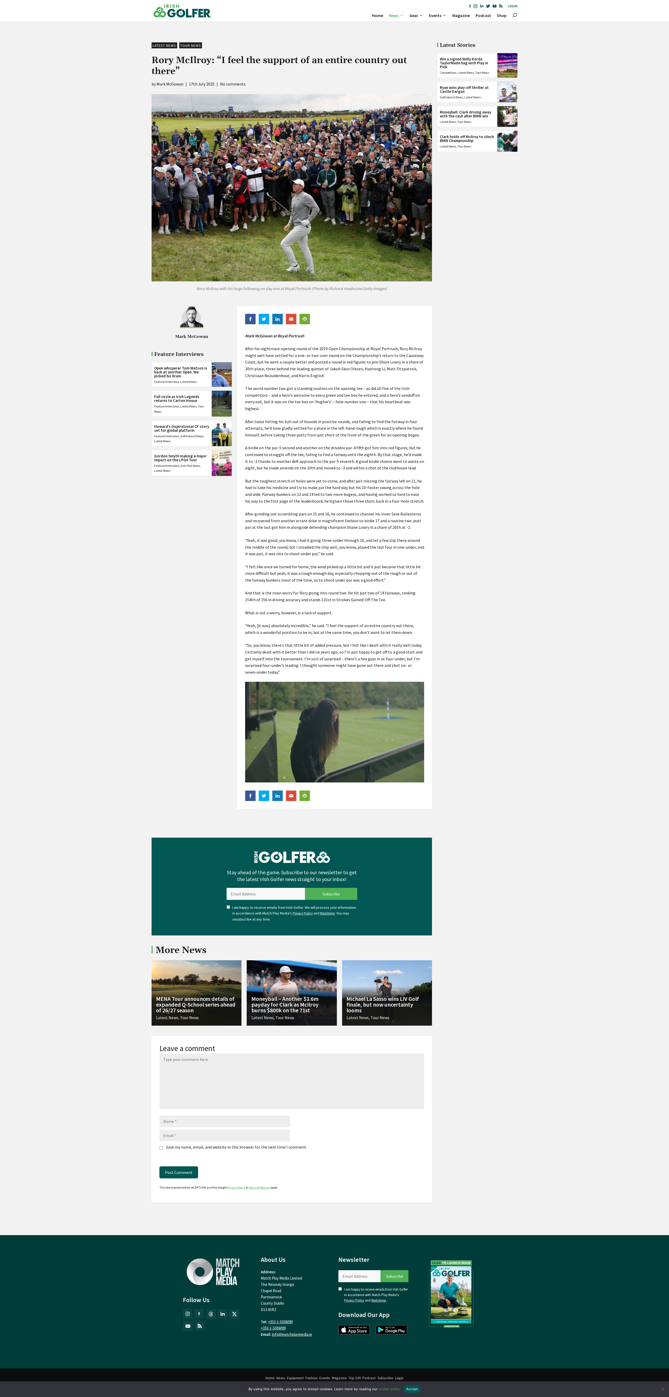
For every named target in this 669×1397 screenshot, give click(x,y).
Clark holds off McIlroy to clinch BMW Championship (467, 138)
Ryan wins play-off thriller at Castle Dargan (464, 89)
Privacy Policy (303, 913)
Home (377, 15)
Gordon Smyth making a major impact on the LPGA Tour (180, 457)
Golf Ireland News (192, 436)
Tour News (190, 45)
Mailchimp (327, 913)
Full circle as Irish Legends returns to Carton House (176, 398)
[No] (662, 1389)
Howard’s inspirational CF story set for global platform (181, 428)
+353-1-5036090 (280, 1321)
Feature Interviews (166, 382)
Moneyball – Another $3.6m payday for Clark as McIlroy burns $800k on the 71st (285, 1004)
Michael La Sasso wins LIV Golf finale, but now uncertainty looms (383, 1004)
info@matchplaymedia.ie (292, 1334)
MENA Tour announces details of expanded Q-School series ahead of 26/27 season (195, 1004)
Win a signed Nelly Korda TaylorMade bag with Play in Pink (464, 62)
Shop (501, 15)
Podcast (483, 15)
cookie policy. (390, 1389)
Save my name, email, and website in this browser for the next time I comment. (236, 1147)
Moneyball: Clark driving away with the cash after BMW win (465, 114)
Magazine (461, 15)
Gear (414, 15)
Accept (412, 1389)
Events (435, 15)
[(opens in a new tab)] (451, 1292)
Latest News (164, 45)
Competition (448, 73)
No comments (233, 84)
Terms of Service (259, 1187)
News (394, 15)
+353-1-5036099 (273, 1328)
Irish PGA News (190, 466)
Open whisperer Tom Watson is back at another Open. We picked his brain (180, 372)
